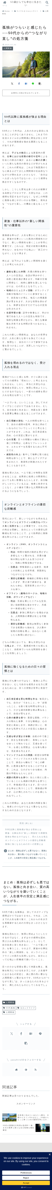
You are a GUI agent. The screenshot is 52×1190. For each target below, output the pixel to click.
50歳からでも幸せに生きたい (26, 4)
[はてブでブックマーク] (26, 83)
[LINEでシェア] (33, 83)
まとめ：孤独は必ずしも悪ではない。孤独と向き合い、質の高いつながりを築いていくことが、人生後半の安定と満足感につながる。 (27, 854)
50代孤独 (10, 1008)
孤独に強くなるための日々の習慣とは (24, 844)
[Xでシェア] (12, 83)
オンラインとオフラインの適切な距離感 (25, 840)
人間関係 (10, 1002)
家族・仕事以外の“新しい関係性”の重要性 (26, 833)
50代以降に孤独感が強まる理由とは (23, 830)
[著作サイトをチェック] (16, 1069)
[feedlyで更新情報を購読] (26, 1069)
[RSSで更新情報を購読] (35, 1069)
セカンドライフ (27, 1008)
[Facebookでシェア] (19, 83)
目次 (21, 823)
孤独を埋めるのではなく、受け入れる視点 (26, 837)
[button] (40, 83)
